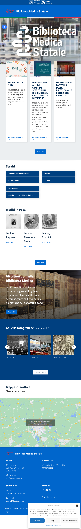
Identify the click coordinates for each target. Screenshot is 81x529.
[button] (77, 506)
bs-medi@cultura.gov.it (15, 501)
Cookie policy (17, 508)
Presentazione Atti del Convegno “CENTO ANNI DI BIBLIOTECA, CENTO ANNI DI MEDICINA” (40, 90)
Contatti (27, 508)
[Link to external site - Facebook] (43, 490)
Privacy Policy (57, 525)
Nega (53, 520)
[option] (17, 346)
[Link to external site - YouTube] (46, 490)
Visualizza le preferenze (69, 520)
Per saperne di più (15, 138)
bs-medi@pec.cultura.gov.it (16, 493)
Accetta (37, 520)
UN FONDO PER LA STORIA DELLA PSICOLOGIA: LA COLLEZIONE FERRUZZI (64, 89)
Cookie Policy (49, 525)
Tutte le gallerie (40, 372)
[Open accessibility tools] (4, 27)
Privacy (8, 508)
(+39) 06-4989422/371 (15, 478)
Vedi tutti (40, 152)
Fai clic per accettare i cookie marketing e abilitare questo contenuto (40, 423)
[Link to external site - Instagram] (50, 490)
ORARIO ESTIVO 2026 (16, 84)
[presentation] (7, 347)
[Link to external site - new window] (34, 2)
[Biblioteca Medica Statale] (10, 11)
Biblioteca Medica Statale (32, 11)
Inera (7, 512)
